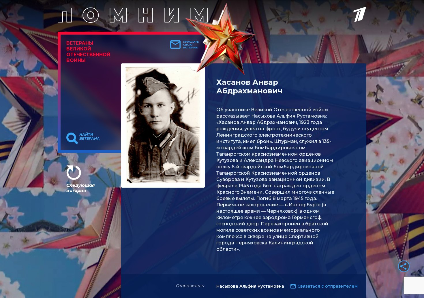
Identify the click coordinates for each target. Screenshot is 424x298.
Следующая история (80, 187)
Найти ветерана (89, 137)
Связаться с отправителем (327, 286)
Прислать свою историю (191, 44)
